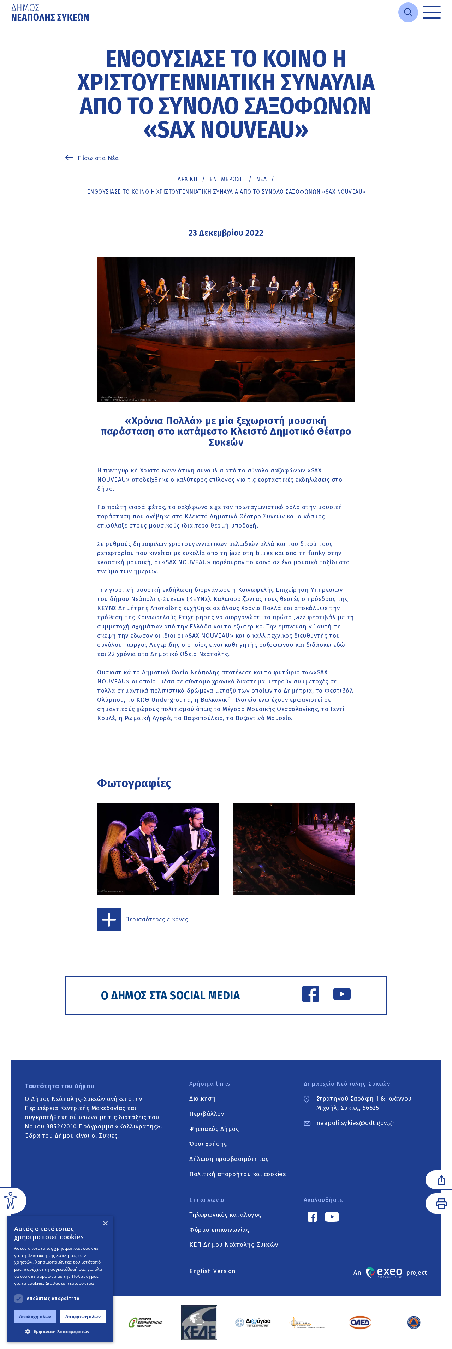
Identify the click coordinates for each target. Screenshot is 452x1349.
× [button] (105, 1223)
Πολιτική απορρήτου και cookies (237, 1174)
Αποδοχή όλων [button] (35, 1316)
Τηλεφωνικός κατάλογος (225, 1214)
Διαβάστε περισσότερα (70, 1283)
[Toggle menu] (432, 13)
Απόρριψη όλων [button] (83, 1316)
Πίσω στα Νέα (98, 158)
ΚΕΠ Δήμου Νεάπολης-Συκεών (233, 1245)
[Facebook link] (311, 995)
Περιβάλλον (206, 1114)
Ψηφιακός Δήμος (214, 1129)
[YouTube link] (342, 995)
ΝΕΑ (261, 179)
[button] (60, 1331)
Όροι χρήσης (208, 1144)
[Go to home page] (50, 12)
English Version (212, 1271)
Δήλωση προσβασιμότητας (228, 1159)
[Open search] (408, 12)
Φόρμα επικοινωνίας (219, 1230)
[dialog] (60, 1279)
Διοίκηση (202, 1098)
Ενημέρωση (226, 179)
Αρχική (187, 179)
